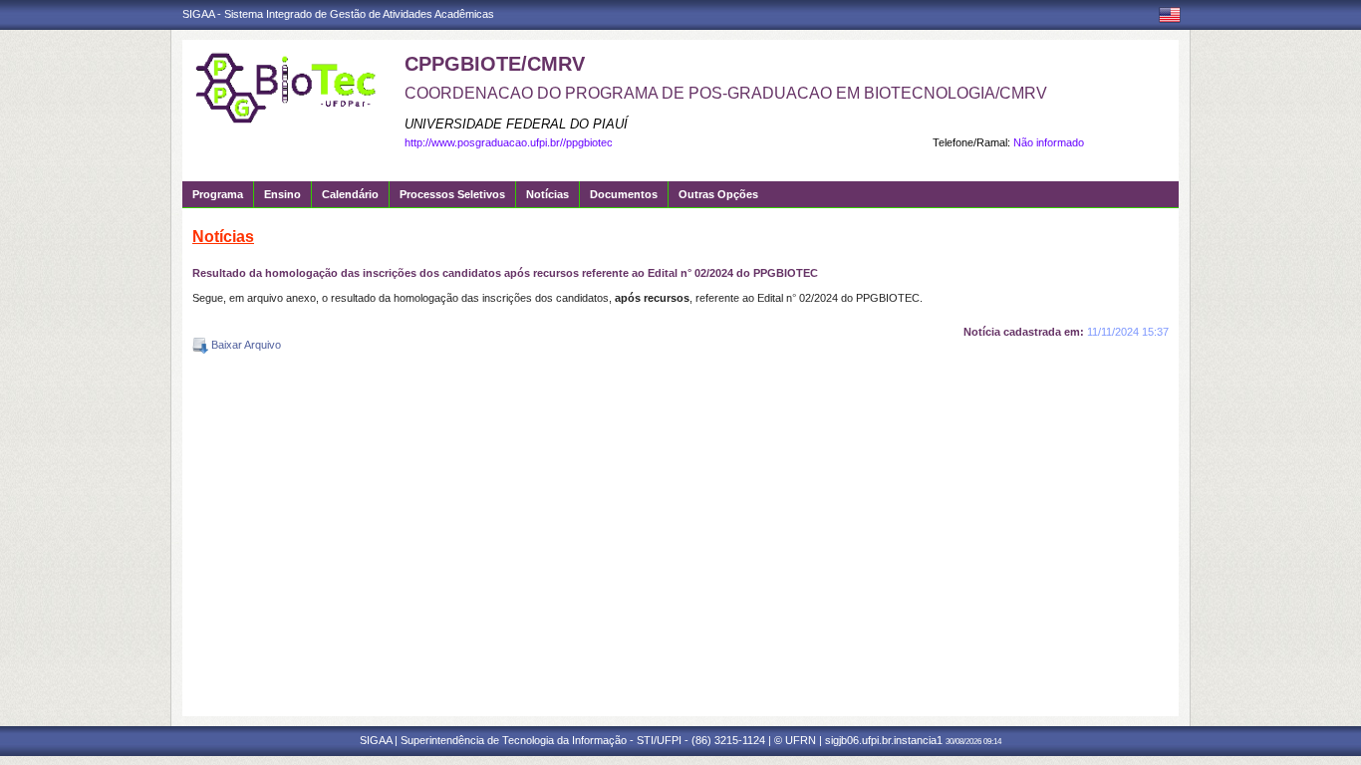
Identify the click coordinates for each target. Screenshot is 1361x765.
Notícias (547, 194)
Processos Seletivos (452, 194)
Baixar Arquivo (244, 345)
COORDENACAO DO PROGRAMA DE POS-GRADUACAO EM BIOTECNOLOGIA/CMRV (726, 93)
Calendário (350, 194)
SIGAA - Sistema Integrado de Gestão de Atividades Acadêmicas (338, 14)
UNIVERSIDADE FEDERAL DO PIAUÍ (516, 124)
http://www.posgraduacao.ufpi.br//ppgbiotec (509, 142)
